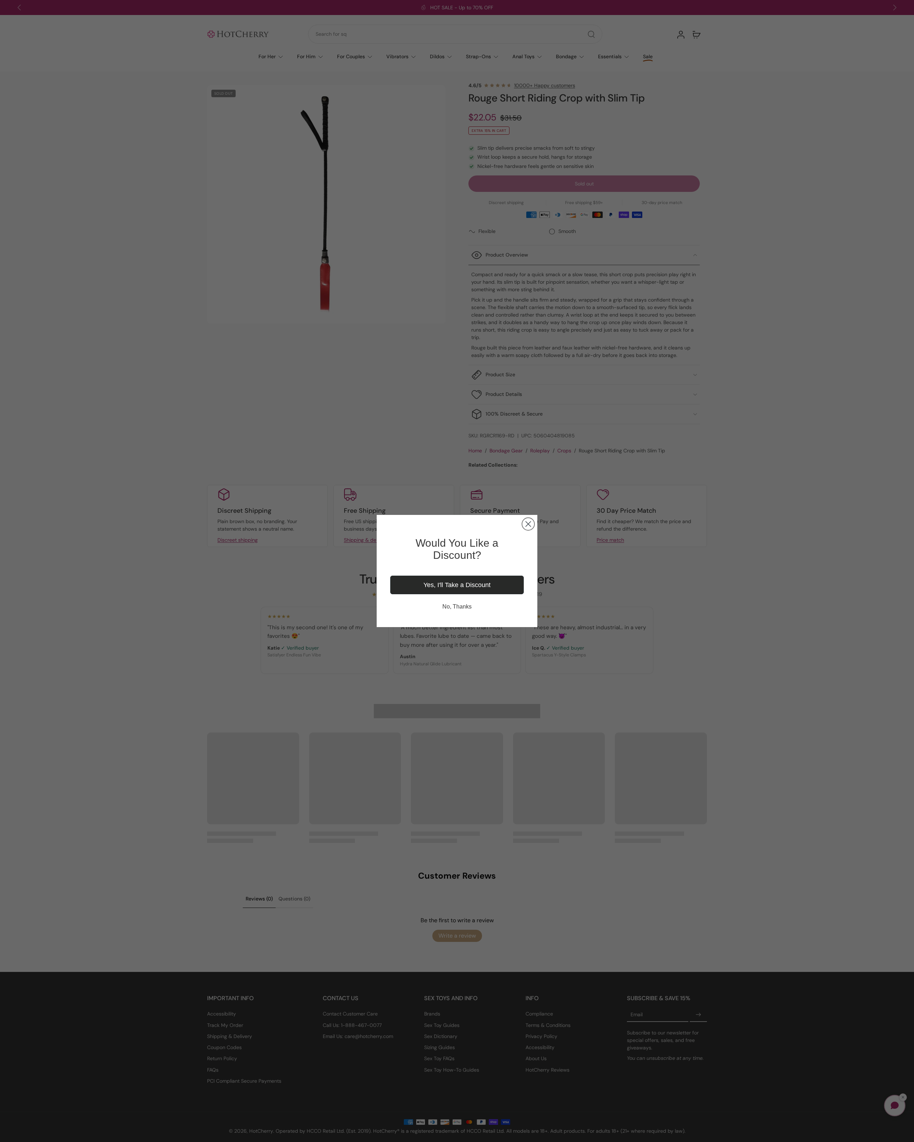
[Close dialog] (528, 524)
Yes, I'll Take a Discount (457, 585)
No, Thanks (457, 607)
